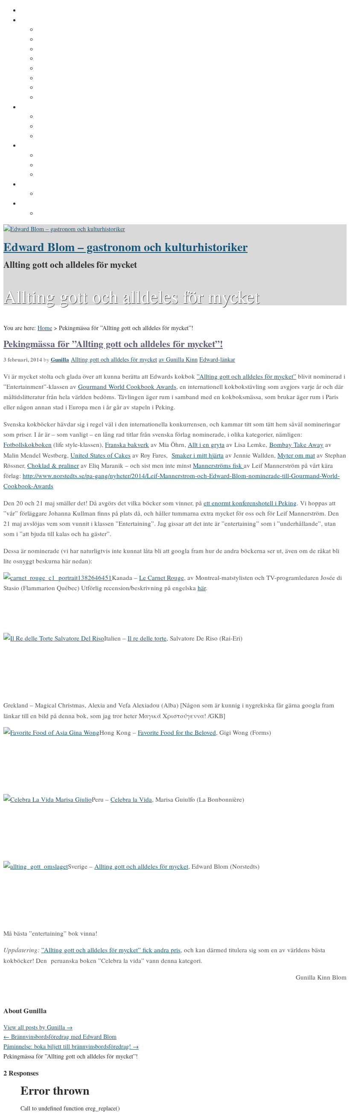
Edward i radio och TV (70, 58)
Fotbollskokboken (27, 444)
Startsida (33, 10)
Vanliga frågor (58, 87)
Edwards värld (41, 107)
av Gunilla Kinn (178, 359)
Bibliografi (53, 78)
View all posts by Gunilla (38, 1027)
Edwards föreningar (66, 97)
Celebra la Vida (131, 799)
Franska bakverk (127, 444)
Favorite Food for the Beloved (177, 732)
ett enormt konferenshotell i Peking (250, 503)
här (202, 587)
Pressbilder (54, 213)
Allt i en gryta (206, 444)
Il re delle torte (147, 638)
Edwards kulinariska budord (79, 165)
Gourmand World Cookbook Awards (127, 386)
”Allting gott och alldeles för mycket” (246, 376)
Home (45, 328)
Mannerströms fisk (218, 465)
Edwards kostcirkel (65, 136)
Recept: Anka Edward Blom (77, 155)
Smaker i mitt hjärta (198, 455)
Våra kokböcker (43, 145)
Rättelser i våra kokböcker (76, 174)
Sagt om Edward (61, 49)
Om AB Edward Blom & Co (75, 39)
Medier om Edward (64, 68)
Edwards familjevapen (70, 116)
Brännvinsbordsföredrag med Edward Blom (60, 1036)
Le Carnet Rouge (161, 577)
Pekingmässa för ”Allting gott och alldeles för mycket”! (113, 343)
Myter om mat (296, 455)
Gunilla (60, 359)
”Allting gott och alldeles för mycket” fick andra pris (111, 949)
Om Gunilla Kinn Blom (70, 29)
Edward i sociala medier (72, 126)
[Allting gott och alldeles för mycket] (64, 229)
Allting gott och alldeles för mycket (114, 359)
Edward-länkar (217, 359)
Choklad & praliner (53, 465)
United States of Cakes (100, 455)
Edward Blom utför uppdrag (60, 184)
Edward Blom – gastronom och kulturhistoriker (125, 246)
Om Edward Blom (45, 20)
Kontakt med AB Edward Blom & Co (89, 194)
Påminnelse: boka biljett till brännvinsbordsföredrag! (71, 1046)
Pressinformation (45, 203)
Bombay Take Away (296, 444)
